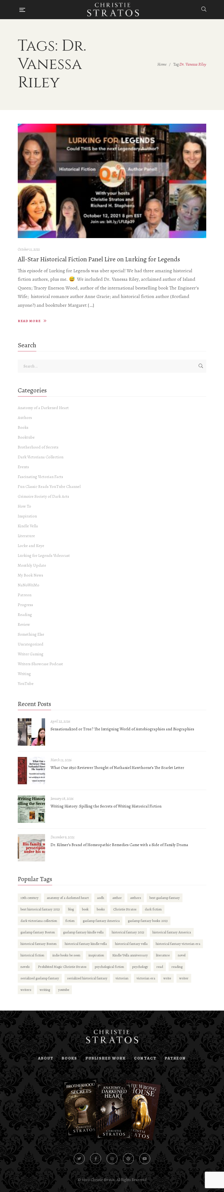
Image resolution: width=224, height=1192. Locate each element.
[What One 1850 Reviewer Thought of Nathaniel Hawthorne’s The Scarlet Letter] (31, 770)
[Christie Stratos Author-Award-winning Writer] (113, 9)
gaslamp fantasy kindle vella (83, 932)
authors (135, 897)
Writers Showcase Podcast (40, 664)
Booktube (26, 437)
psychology (140, 966)
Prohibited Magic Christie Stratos (62, 966)
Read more (29, 321)
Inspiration (27, 516)
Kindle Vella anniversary (130, 955)
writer (183, 978)
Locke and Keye (31, 545)
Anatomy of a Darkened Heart (43, 407)
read (159, 966)
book (85, 909)
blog (71, 909)
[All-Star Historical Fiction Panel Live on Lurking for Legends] (112, 181)
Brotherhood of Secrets (38, 447)
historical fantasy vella (131, 943)
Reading (25, 614)
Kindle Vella (28, 526)
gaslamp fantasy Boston (37, 932)
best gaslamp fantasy (164, 897)
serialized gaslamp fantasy (39, 978)
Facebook (95, 1158)
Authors (25, 417)
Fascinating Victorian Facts (40, 476)
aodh (100, 897)
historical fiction (32, 955)
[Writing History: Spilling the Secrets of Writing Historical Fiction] (31, 809)
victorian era (146, 978)
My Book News (30, 575)
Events (23, 467)
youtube (63, 989)
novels (25, 966)
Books (23, 427)
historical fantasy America (171, 932)
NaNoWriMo (28, 585)
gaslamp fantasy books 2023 (148, 920)
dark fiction (153, 909)
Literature (26, 536)
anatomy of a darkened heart (68, 897)
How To (24, 506)
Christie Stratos (125, 909)
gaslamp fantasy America (101, 920)
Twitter (79, 1158)
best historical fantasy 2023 (40, 909)
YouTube (26, 683)
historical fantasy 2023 (128, 932)
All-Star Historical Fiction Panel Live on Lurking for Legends (99, 259)
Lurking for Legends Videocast (44, 555)
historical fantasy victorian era (178, 943)
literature (163, 955)
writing (45, 989)
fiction (70, 920)
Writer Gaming (30, 654)
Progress (25, 604)
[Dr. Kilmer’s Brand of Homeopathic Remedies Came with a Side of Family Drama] (31, 847)
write (167, 978)
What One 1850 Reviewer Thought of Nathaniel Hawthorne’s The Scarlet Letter (117, 767)
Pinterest (128, 1158)
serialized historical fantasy (87, 978)
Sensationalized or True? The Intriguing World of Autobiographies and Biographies (122, 729)
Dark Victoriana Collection (40, 457)
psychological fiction (109, 966)
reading (176, 966)
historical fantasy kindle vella (86, 943)
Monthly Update (32, 565)
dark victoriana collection (38, 920)
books (101, 909)
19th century (29, 897)
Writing (24, 673)
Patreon (24, 595)
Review (24, 624)
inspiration (96, 955)
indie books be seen (66, 955)
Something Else (31, 634)
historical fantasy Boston (38, 943)
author (117, 897)
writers (25, 989)
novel (181, 955)
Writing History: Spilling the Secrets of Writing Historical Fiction (106, 806)
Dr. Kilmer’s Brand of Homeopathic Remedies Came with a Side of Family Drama (119, 844)
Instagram (112, 1158)
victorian (122, 978)
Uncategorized (30, 644)
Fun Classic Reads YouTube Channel (49, 486)
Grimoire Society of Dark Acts (43, 496)
